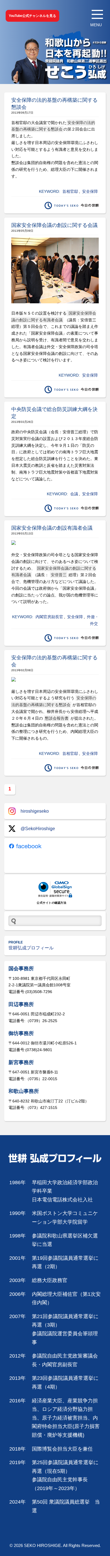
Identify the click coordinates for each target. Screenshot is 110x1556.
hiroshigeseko (35, 811)
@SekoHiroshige (38, 828)
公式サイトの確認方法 (51, 902)
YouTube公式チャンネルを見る (32, 16)
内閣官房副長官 (49, 617)
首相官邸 (70, 191)
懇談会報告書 (57, 718)
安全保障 (90, 191)
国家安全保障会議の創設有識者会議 (52, 528)
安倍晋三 (59, 575)
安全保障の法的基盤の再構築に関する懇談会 (53, 126)
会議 (74, 494)
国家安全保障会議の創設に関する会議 (54, 225)
